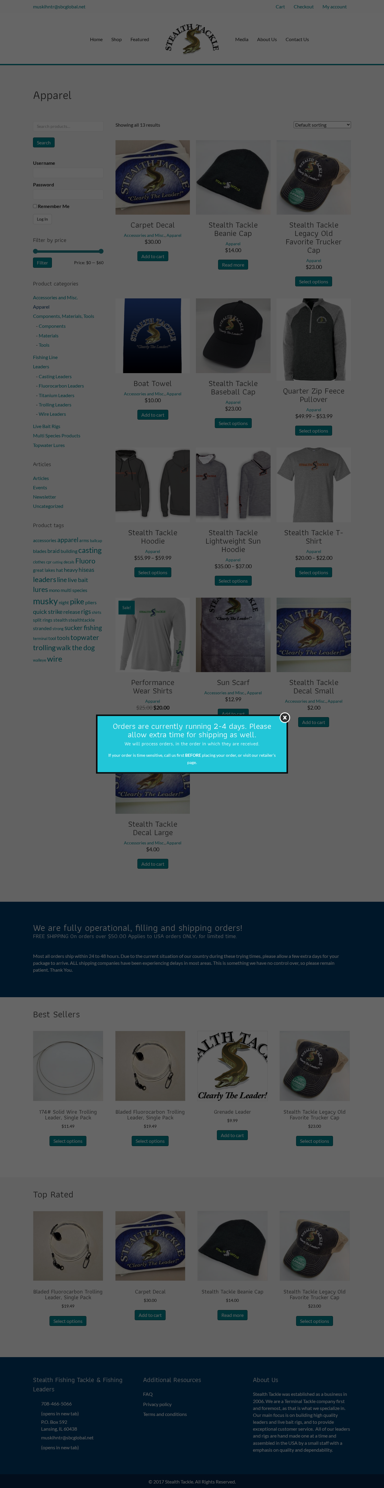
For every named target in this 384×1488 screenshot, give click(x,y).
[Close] (285, 717)
